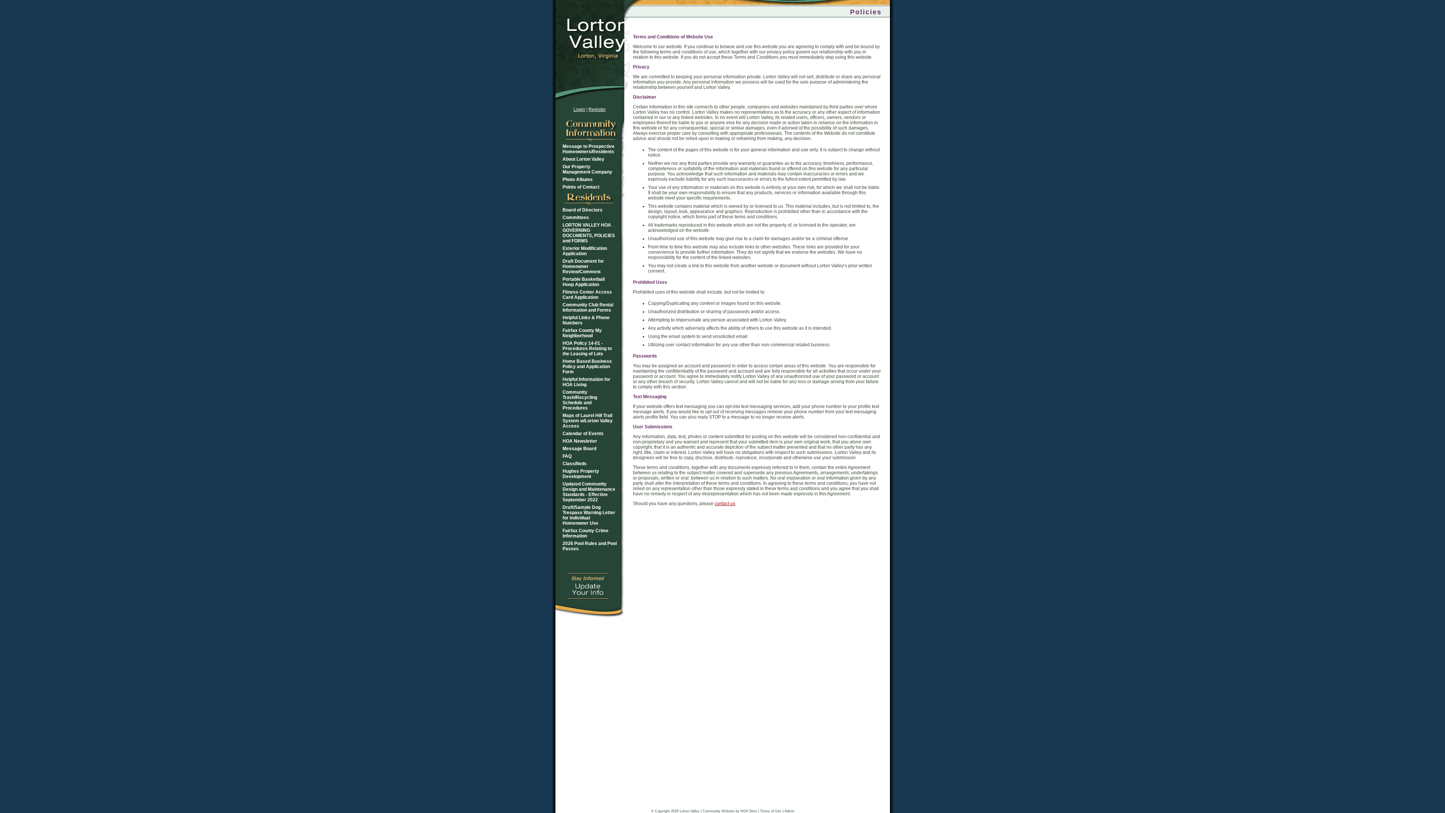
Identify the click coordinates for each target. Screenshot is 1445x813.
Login (579, 109)
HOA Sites (749, 811)
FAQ (567, 456)
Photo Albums (578, 179)
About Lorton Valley (583, 159)
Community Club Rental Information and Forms (588, 307)
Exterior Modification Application (585, 251)
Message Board (579, 448)
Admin (789, 811)
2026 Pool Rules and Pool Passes (590, 546)
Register (597, 109)
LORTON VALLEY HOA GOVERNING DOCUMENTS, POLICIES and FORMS (589, 233)
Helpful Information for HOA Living (586, 382)
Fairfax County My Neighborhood (582, 333)
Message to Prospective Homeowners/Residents (589, 149)
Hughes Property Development (581, 474)
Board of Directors (582, 210)
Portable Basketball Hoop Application (584, 282)
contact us (725, 503)
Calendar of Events (583, 433)
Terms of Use (771, 811)
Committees (576, 217)
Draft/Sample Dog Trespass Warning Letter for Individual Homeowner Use (589, 515)
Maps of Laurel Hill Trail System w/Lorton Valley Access (588, 421)
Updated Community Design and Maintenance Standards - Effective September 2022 (589, 491)
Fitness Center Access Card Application (587, 294)
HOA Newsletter (580, 441)
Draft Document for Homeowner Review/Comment (583, 266)
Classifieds (575, 463)
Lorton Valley (690, 811)
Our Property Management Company (587, 169)
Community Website (719, 811)
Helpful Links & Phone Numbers (586, 320)
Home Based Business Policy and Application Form (587, 367)
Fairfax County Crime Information (585, 533)
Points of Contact (581, 187)
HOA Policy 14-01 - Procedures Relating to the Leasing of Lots (587, 348)
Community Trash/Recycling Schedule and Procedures (580, 400)
